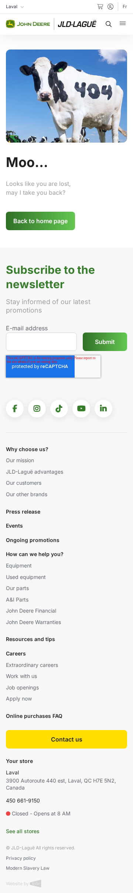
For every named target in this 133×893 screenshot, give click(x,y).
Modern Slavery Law (28, 868)
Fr (125, 6)
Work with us (21, 676)
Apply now (19, 698)
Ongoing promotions (32, 540)
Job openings (22, 687)
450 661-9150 (23, 800)
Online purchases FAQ (34, 716)
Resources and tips (30, 639)
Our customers (23, 483)
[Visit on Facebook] (15, 408)
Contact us (66, 739)
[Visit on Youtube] (81, 408)
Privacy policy (21, 858)
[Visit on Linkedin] (103, 408)
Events (14, 525)
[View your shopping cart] (100, 6)
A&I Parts (17, 599)
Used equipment (26, 577)
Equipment (19, 565)
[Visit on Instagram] (37, 408)
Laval (12, 772)
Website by (18, 883)
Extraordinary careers (32, 665)
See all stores (23, 831)
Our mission (20, 460)
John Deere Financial (31, 610)
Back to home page (40, 221)
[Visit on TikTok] (59, 408)
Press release (23, 511)
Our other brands (26, 494)
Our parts (17, 588)
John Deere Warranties (33, 622)
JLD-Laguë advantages (34, 471)
